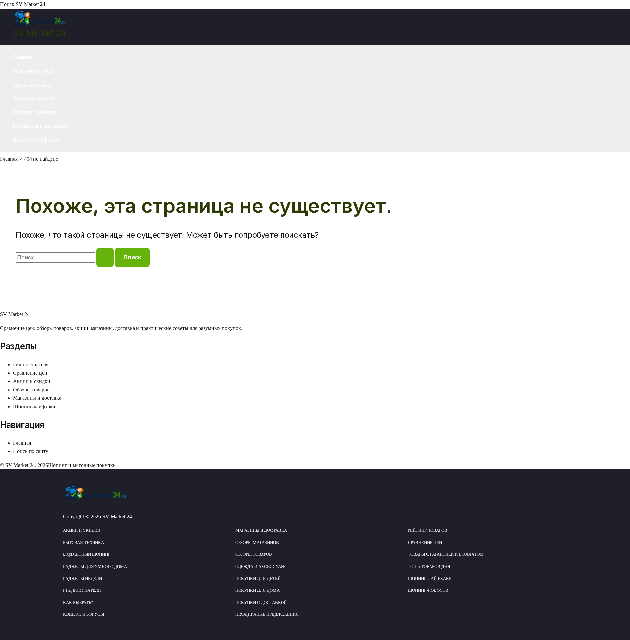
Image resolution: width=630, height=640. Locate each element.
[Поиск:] (65, 257)
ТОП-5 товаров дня (429, 566)
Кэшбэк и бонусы (83, 614)
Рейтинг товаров (427, 530)
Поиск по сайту (30, 451)
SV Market (30, 4)
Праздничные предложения (267, 614)
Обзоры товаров (35, 112)
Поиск (7, 4)
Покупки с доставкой (261, 602)
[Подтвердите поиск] (105, 257)
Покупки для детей (258, 578)
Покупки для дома (257, 590)
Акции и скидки (33, 98)
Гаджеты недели (82, 578)
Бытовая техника (83, 542)
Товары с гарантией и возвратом (446, 554)
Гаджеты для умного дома (95, 566)
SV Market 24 (39, 33)
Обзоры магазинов (257, 542)
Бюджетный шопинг (87, 554)
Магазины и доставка (41, 126)
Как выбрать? (78, 602)
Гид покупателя (33, 71)
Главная (23, 57)
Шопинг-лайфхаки (36, 139)
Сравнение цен (32, 84)
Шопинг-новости (428, 590)
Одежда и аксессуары (261, 566)
